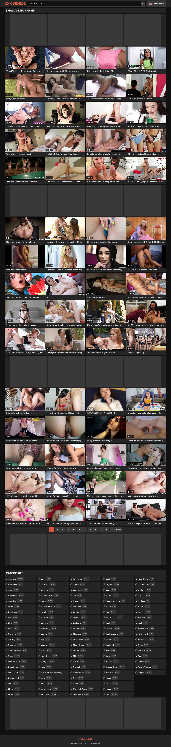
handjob (47, 661)
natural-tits (81, 672)
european (48, 584)
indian (46, 683)
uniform (144, 590)
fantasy (47, 617)
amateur (15, 579)
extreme (47, 590)
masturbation (82, 645)
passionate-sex (115, 601)
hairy (46, 650)
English (158, 3)
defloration (16, 672)
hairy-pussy (49, 656)
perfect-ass (114, 617)
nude (78, 683)
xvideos (144, 650)
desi (13, 683)
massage (80, 634)
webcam (144, 617)
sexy (111, 656)
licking (79, 628)
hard (46, 667)
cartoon (14, 634)
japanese (80, 590)
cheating (15, 645)
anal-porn (15, 595)
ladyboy (79, 606)
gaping (46, 634)
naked (78, 661)
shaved (112, 661)
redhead (112, 645)
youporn (144, 672)
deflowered (16, 678)
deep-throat (17, 661)
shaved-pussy (115, 667)
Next (118, 529)
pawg (111, 606)
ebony (13, 689)
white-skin (145, 639)
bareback (15, 612)
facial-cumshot (50, 606)
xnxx (143, 645)
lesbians (79, 623)
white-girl (145, 634)
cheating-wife (17, 650)
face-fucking (49, 595)
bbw (12, 623)
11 (106, 529)
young (143, 661)
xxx (142, 656)
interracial (80, 579)
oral (110, 579)
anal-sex (15, 601)
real (110, 623)
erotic (13, 694)
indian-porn (49, 689)
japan (78, 584)
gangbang (48, 628)
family (47, 612)
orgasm (112, 584)
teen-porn (145, 579)
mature (79, 650)
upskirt (144, 595)
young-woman (147, 667)
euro (46, 579)
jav (77, 595)
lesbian (79, 617)
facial (46, 601)
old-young (81, 694)
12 (112, 529)
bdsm (13, 628)
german (47, 645)
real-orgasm (114, 634)
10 (101, 529)
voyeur (144, 612)
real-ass (113, 628)
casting (14, 639)
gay (45, 639)
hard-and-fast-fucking (51, 673)
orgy (111, 590)
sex (111, 650)
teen (111, 694)
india (46, 678)
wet (143, 623)
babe (13, 606)
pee (110, 612)
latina (79, 612)
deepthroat (16, 667)
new (78, 678)
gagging (47, 623)
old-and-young (83, 689)
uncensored (146, 584)
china (13, 656)
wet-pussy (146, 628)
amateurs (15, 584)
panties (112, 595)
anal (13, 590)
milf (78, 656)
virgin (143, 606)
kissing (79, 601)
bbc (12, 617)
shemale (112, 672)
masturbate (81, 639)
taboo (111, 678)
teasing (112, 689)
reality (112, 639)
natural (79, 667)
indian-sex (48, 694)
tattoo (111, 683)
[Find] (143, 4)
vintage (144, 601)
